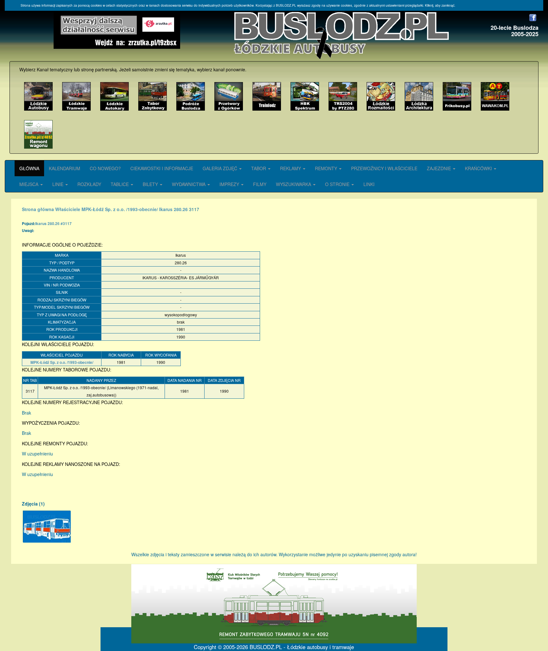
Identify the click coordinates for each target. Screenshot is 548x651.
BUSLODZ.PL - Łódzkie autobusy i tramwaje (302, 647)
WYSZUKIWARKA (294, 184)
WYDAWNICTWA (189, 184)
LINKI (369, 184)
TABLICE (120, 184)
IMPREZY (229, 184)
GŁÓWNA (29, 168)
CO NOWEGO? (105, 168)
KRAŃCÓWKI (479, 168)
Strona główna (38, 209)
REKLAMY (291, 168)
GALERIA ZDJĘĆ (220, 168)
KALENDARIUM (64, 168)
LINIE (58, 184)
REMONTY (326, 168)
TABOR (259, 168)
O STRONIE (338, 184)
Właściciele (67, 209)
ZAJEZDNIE (439, 168)
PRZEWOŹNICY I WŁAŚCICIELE (384, 168)
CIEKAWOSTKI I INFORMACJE (161, 168)
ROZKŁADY (89, 184)
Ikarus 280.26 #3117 (53, 223)
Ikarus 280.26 (173, 209)
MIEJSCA (29, 184)
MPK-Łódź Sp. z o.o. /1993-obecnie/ (120, 209)
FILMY (259, 184)
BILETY (151, 184)
